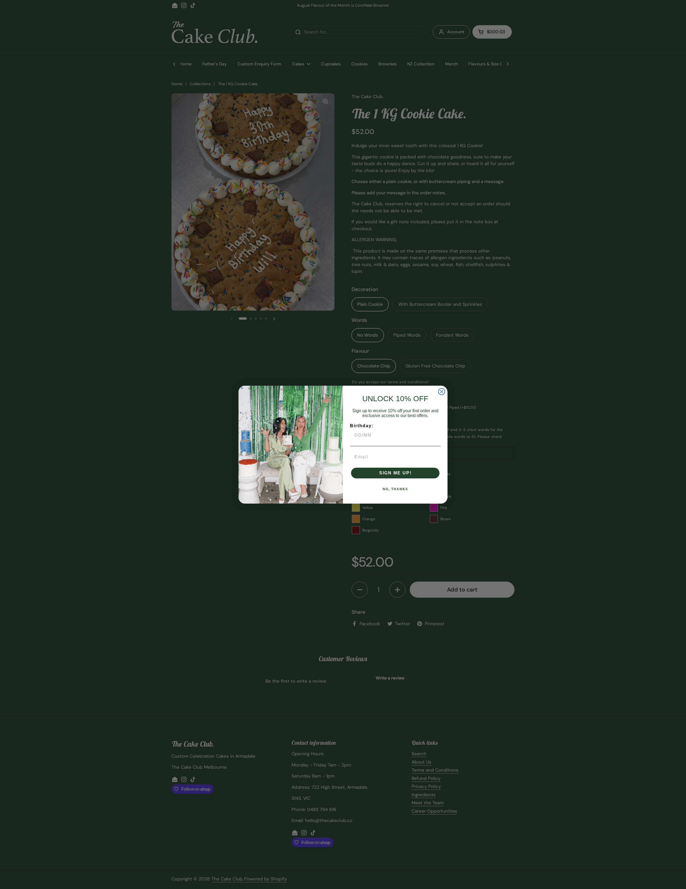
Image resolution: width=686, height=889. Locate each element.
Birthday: (362, 425)
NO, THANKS (395, 489)
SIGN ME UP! (395, 473)
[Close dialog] (441, 391)
